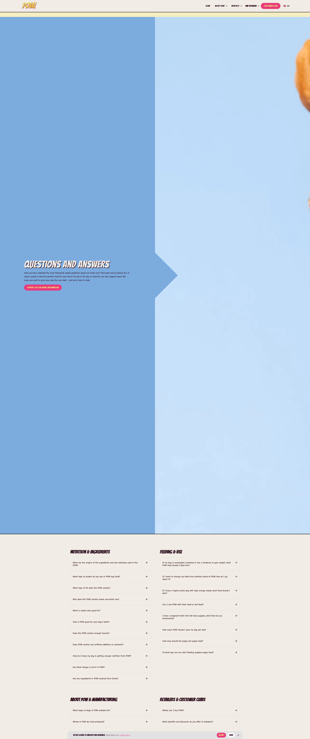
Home (208, 6)
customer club (270, 6)
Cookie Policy (124, 735)
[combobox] (286, 6)
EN (288, 6)
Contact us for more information (43, 287)
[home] (29, 6)
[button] (221, 6)
